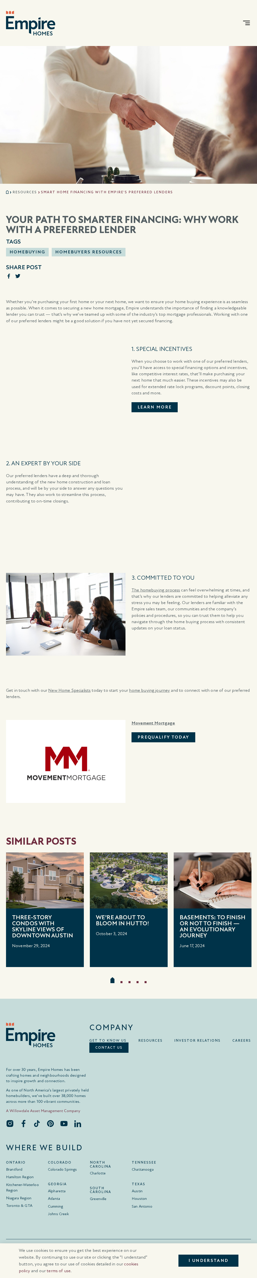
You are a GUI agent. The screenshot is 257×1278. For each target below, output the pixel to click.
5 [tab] (146, 982)
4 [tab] (138, 982)
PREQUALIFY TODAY (163, 737)
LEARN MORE (155, 407)
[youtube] (64, 1123)
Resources (25, 192)
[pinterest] (50, 1123)
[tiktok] (37, 1123)
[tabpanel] (45, 909)
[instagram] (10, 1123)
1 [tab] (112, 980)
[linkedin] (77, 1123)
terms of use (59, 1270)
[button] (246, 23)
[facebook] (23, 1123)
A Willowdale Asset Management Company (43, 1110)
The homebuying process (156, 590)
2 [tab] (121, 982)
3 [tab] (129, 982)
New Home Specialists (69, 690)
